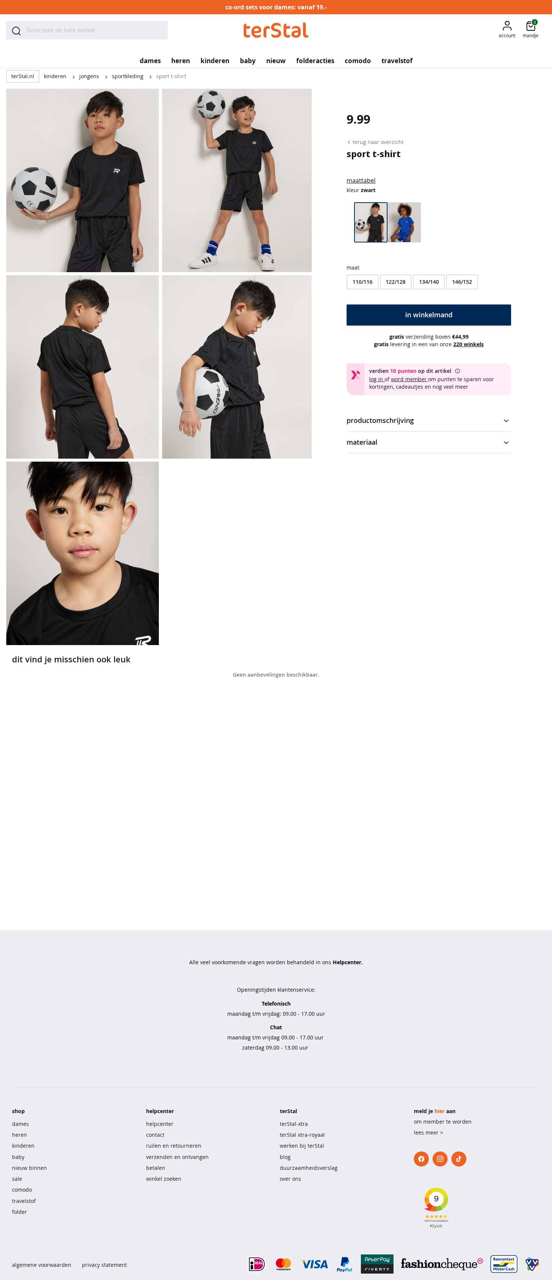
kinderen (56, 76)
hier (439, 1111)
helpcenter (159, 1123)
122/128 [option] (396, 281)
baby (18, 1156)
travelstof (24, 1200)
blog (285, 1156)
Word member (409, 379)
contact (155, 1134)
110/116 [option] (363, 281)
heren (19, 1134)
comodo (22, 1189)
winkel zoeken (163, 1178)
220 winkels (468, 344)
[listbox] (429, 281)
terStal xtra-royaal (302, 1134)
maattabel (361, 180)
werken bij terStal (302, 1145)
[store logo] (276, 30)
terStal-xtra (294, 1123)
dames (20, 1123)
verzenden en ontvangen (177, 1156)
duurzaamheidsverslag (309, 1167)
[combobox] (87, 30)
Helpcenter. (348, 962)
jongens (90, 76)
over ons (290, 1178)
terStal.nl (22, 76)
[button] (507, 30)
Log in (377, 379)
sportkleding (128, 76)
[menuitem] (150, 58)
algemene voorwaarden (41, 1264)
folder (19, 1211)
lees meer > (428, 1132)
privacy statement (104, 1264)
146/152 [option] (462, 281)
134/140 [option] (429, 281)
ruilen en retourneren (173, 1145)
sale (17, 1178)
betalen (155, 1167)
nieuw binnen (29, 1167)
